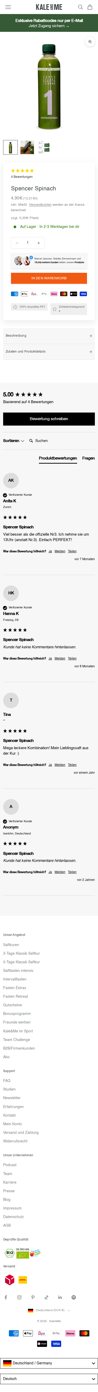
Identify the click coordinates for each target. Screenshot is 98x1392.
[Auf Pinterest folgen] (33, 1297)
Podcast (9, 1165)
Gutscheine (12, 1005)
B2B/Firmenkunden (19, 1048)
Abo (6, 1057)
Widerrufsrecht (15, 1141)
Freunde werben (17, 1022)
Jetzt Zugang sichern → (49, 26)
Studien (9, 1089)
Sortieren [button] (11, 441)
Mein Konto (12, 1124)
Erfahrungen (13, 1107)
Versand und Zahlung (21, 1133)
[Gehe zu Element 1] (10, 147)
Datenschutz (13, 1217)
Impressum (12, 1208)
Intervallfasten (14, 979)
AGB (7, 1225)
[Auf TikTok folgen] (46, 1297)
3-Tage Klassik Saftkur (21, 953)
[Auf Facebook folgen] (5, 1297)
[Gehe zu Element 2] (27, 147)
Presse (9, 1191)
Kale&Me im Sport (18, 1031)
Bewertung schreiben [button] (49, 419)
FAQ (6, 1081)
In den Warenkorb (49, 278)
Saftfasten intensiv (18, 971)
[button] (49, 174)
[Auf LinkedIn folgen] (60, 1297)
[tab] (58, 459)
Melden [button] (60, 551)
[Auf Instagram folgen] (19, 1297)
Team (7, 1174)
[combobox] (49, 1363)
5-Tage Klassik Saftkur (21, 962)
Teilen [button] (72, 551)
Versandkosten (40, 205)
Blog (6, 1200)
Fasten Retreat (15, 996)
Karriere (9, 1182)
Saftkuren (11, 945)
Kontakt (9, 1115)
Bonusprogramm (17, 1014)
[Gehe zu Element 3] (44, 147)
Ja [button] (50, 551)
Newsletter (12, 1098)
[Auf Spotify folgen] (73, 1297)
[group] (49, 395)
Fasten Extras (14, 988)
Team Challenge (16, 1040)
